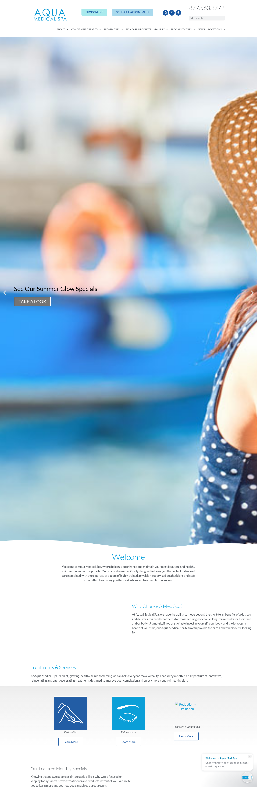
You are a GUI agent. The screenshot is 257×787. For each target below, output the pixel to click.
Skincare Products (138, 29)
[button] (5, 293)
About (61, 29)
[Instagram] (172, 13)
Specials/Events (181, 29)
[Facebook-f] (178, 13)
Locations (215, 29)
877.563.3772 (206, 7)
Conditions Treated (84, 29)
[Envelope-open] (165, 13)
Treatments (112, 29)
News (201, 29)
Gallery (159, 29)
